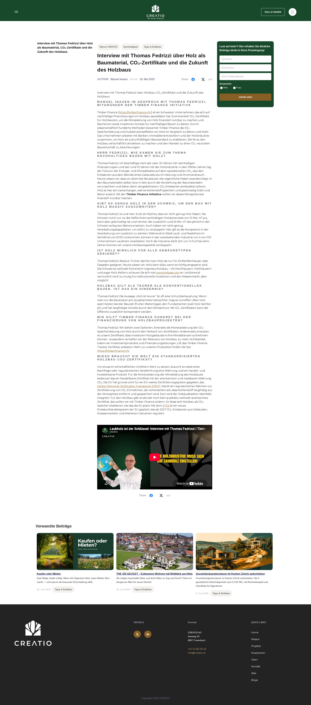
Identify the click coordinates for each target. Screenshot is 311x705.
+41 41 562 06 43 (197, 649)
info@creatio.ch (197, 652)
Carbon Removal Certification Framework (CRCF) (128, 386)
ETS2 (165, 405)
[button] (62, 12)
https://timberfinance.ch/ (135, 112)
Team (254, 659)
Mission (255, 639)
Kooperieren (258, 652)
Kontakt (255, 666)
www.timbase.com (167, 272)
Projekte (256, 646)
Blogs (254, 680)
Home (255, 632)
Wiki (253, 673)
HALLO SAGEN (273, 12)
